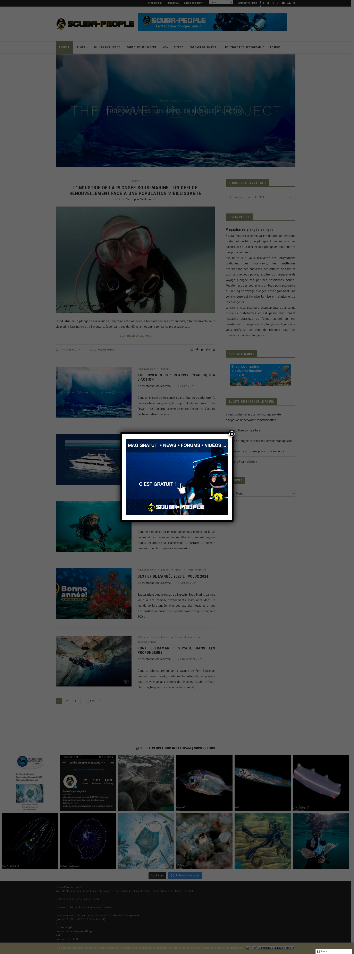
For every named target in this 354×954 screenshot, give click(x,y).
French (324, 951)
